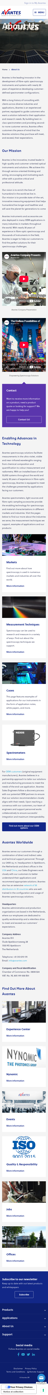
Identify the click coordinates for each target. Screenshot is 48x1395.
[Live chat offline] (42, 1378)
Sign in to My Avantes (35, 2)
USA (4, 870)
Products (7, 1310)
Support (7, 1334)
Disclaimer (18, 1368)
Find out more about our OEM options (24, 826)
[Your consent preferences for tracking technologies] (43, 1390)
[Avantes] (11, 12)
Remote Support (36, 1371)
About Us (7, 1326)
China (14, 870)
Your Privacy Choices (21, 1387)
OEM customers (14, 771)
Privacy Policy (31, 1368)
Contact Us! (24, 419)
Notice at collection (13, 1391)
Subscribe (24, 1294)
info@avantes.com (18, 960)
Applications (9, 1318)
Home (4, 69)
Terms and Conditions (15, 1371)
